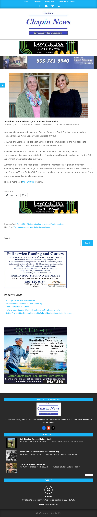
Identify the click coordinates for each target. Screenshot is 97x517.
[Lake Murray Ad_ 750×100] (48, 57)
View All (89, 475)
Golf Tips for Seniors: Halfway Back (20, 300)
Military (53, 454)
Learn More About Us (48, 505)
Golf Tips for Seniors (67, 442)
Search (7, 238)
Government (46, 125)
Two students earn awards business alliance (32, 227)
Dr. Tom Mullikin (67, 467)
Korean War (73, 454)
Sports (45, 442)
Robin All (81, 442)
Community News (32, 125)
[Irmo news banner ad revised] (48, 42)
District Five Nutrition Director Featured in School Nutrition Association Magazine (39, 313)
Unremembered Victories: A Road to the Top (24, 304)
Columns (46, 454)
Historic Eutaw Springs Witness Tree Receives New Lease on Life (33, 310)
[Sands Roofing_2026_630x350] (35, 252)
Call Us (48, 496)
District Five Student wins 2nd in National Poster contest (40, 224)
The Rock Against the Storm (17, 307)
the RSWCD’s (28, 182)
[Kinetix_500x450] (35, 328)
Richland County (71, 125)
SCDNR (77, 467)
